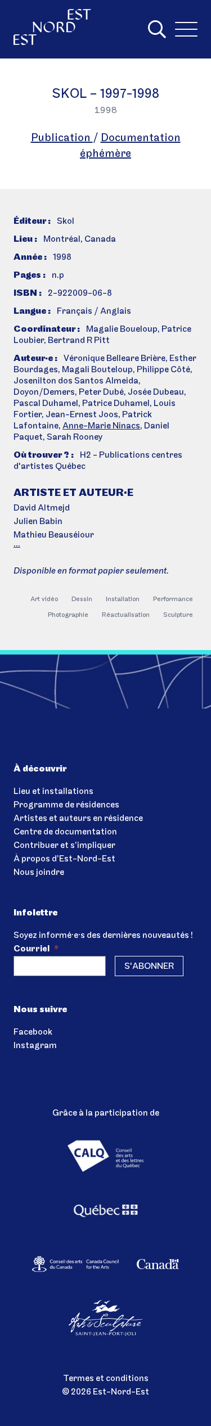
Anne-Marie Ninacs (101, 426)
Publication (62, 138)
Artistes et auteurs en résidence (78, 818)
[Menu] (186, 29)
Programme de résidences (66, 805)
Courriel (36, 949)
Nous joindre (39, 872)
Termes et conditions (106, 1378)
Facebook (33, 1032)
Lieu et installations (53, 791)
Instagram (35, 1045)
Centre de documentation (65, 832)
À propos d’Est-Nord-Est (64, 859)
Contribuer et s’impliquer (64, 845)
